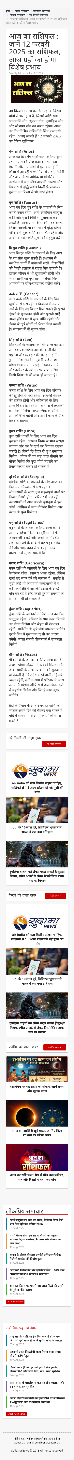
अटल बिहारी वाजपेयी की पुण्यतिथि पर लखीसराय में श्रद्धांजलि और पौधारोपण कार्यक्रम (37, 1400)
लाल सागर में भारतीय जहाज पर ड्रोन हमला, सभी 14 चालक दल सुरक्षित (37, 1384)
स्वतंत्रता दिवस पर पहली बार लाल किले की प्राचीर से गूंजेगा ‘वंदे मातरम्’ (37, 1288)
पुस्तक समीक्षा (54, 1438)
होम (8, 11)
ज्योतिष (29, 1438)
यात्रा (45, 1438)
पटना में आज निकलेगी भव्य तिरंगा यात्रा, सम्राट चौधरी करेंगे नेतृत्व (35, 1354)
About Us (19, 1442)
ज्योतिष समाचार (41, 11)
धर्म (41, 1438)
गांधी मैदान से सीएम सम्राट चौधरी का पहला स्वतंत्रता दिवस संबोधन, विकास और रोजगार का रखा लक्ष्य (36, 1239)
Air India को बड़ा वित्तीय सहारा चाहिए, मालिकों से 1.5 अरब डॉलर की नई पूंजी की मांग (37, 787)
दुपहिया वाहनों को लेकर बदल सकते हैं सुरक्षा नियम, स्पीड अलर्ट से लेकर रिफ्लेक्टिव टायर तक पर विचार (37, 876)
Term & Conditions (36, 1442)
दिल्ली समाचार (17, 15)
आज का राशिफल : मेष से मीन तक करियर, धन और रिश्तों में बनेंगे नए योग (37, 1177)
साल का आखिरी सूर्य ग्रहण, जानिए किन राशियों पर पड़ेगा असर (37, 1133)
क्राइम (23, 1438)
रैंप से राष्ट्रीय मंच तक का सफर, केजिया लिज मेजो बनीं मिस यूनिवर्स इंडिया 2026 (36, 1222)
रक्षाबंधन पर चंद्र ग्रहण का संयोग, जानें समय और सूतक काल (37, 1088)
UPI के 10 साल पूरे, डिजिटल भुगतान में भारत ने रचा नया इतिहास (37, 829)
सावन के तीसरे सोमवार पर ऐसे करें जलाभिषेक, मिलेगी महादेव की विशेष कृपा (36, 1257)
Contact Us (53, 1442)
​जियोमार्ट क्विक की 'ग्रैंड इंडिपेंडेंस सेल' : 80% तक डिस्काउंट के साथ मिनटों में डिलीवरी (37, 1272)
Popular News (15, 1301)
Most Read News (16, 1414)
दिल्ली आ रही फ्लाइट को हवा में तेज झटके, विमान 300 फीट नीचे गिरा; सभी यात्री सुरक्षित (35, 1369)
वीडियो (17, 1438)
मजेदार (37, 1438)
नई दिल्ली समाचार (38, 15)
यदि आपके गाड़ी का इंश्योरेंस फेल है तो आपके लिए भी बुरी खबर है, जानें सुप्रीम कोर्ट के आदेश (36, 1338)
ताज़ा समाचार (22, 11)
